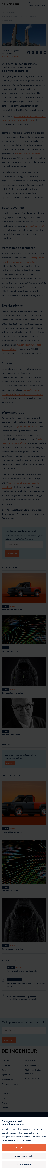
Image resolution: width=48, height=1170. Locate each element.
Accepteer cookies (24, 1147)
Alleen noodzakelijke (24, 1156)
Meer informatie (24, 1164)
